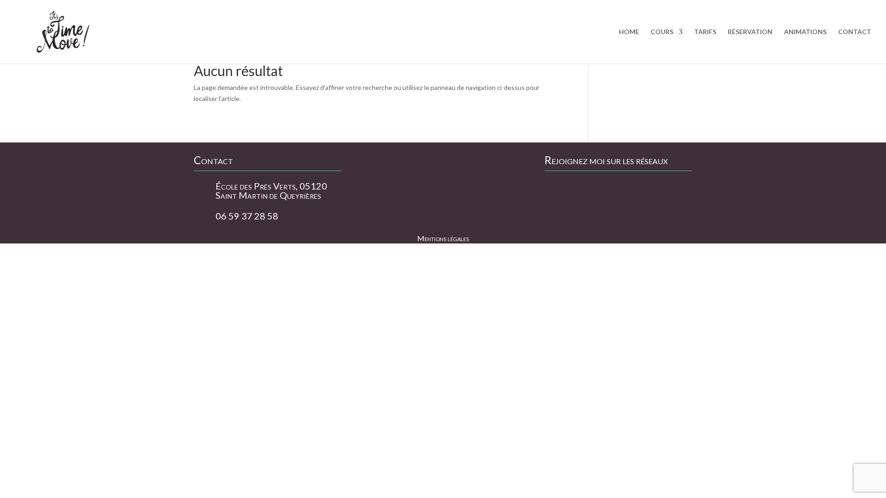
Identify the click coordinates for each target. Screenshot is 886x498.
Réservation (750, 32)
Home (629, 32)
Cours (662, 32)
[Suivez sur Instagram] (600, 191)
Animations (805, 32)
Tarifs (705, 32)
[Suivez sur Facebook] (554, 191)
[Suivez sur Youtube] (577, 191)
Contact (854, 32)
